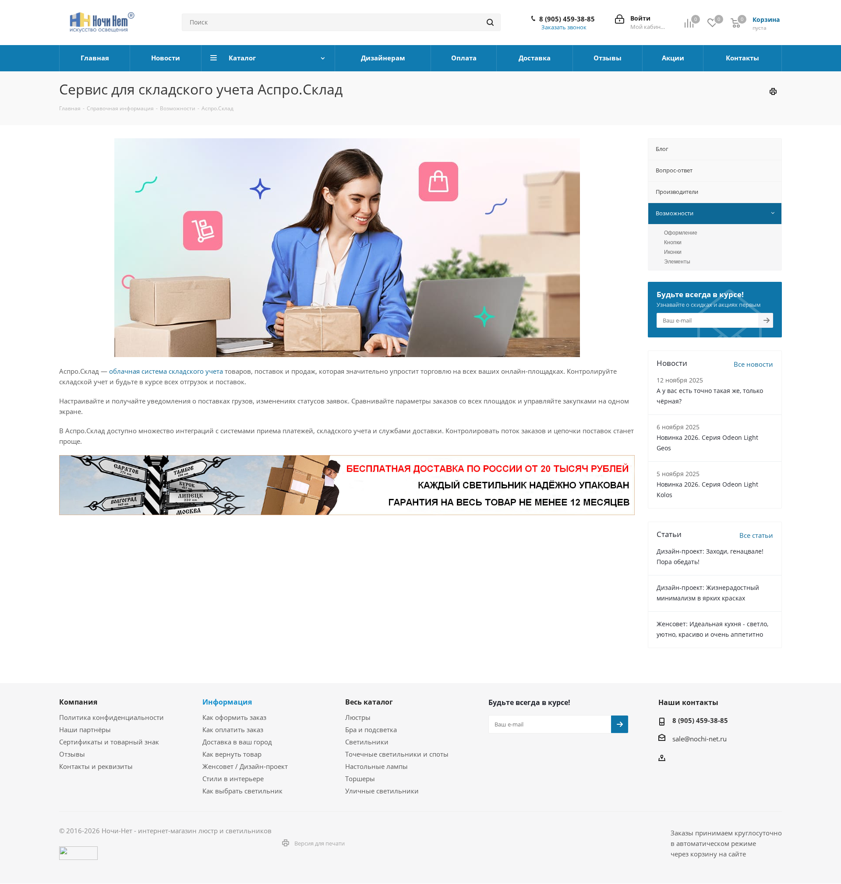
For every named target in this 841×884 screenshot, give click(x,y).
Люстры (358, 717)
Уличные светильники (382, 790)
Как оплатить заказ (232, 729)
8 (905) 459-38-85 (567, 19)
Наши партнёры (85, 729)
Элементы (677, 262)
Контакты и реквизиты (96, 766)
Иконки (673, 252)
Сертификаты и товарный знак (109, 741)
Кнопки (673, 242)
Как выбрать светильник (242, 790)
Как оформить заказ (234, 717)
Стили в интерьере (233, 778)
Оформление (680, 233)
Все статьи (756, 535)
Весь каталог (369, 702)
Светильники (367, 741)
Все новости (753, 364)
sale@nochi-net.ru (699, 738)
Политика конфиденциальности (111, 717)
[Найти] (490, 22)
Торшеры (360, 778)
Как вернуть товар (231, 754)
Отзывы (72, 754)
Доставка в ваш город (237, 741)
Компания (78, 702)
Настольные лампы (376, 766)
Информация (227, 702)
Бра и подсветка (371, 729)
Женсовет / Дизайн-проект (245, 766)
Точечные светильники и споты (397, 754)
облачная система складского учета (166, 371)
